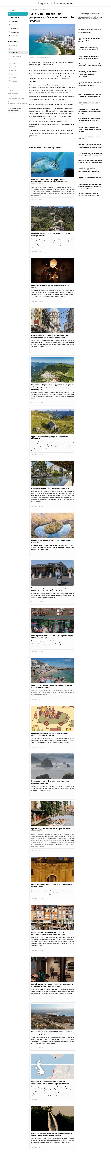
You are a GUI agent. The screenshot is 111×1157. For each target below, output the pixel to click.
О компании (11, 88)
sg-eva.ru (13, 60)
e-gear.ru (13, 70)
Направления (15, 17)
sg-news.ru (14, 45)
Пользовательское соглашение (17, 103)
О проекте (11, 90)
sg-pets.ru (13, 77)
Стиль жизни (15, 36)
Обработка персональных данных (16, 100)
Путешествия (15, 32)
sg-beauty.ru (14, 67)
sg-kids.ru (13, 74)
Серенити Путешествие (55, 3)
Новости (13, 14)
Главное (13, 10)
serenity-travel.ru (16, 52)
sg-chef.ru (13, 49)
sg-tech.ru (14, 81)
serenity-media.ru (16, 56)
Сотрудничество (13, 96)
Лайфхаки (14, 25)
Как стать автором (13, 93)
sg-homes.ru (14, 63)
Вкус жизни (14, 21)
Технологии (14, 28)
